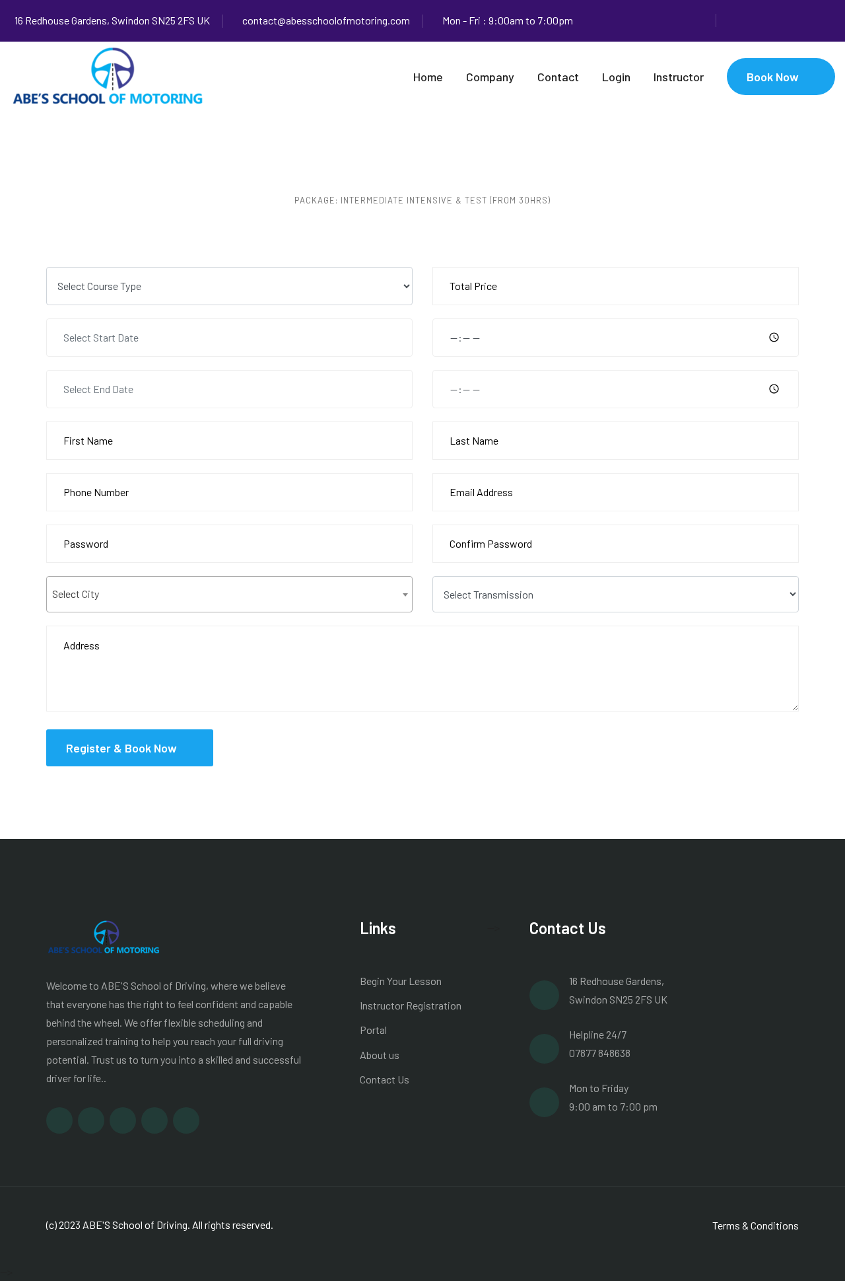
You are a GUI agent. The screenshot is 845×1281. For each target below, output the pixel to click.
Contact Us (384, 1079)
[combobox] (229, 594)
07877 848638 (599, 1052)
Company (490, 76)
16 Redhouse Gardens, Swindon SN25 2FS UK (112, 20)
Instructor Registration (410, 1005)
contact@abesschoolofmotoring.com (326, 20)
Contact (558, 76)
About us (379, 1054)
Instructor (679, 76)
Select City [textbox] (75, 593)
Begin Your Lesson (401, 980)
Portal (373, 1029)
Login (616, 76)
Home (428, 76)
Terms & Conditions (755, 1225)
